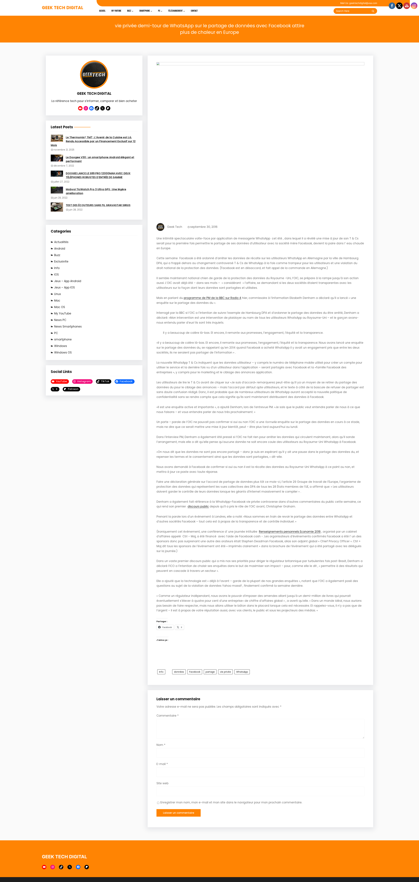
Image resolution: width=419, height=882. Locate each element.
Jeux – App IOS (64, 287)
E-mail (162, 764)
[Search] (373, 11)
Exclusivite (61, 261)
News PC (60, 320)
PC (56, 333)
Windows (60, 346)
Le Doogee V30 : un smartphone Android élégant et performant (100, 159)
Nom (160, 745)
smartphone (63, 339)
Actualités (61, 242)
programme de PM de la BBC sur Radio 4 (212, 298)
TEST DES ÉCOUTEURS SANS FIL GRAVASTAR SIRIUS (98, 205)
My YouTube (62, 313)
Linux (57, 294)
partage (210, 671)
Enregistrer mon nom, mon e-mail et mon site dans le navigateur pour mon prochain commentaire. (231, 802)
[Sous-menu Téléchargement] (184, 11)
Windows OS (63, 352)
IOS (56, 275)
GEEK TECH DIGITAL (62, 8)
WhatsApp (242, 671)
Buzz (57, 255)
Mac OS (59, 307)
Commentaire (167, 716)
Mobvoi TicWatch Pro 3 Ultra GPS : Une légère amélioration (96, 191)
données (179, 671)
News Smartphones (68, 326)
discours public (198, 506)
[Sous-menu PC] (161, 11)
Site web (162, 783)
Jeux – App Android (67, 281)
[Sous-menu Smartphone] (151, 11)
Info (57, 268)
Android (59, 249)
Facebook (194, 671)
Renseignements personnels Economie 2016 (290, 532)
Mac (57, 300)
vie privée (225, 671)
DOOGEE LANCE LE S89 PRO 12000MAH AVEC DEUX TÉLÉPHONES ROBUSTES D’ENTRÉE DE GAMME (98, 175)
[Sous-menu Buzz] (132, 11)
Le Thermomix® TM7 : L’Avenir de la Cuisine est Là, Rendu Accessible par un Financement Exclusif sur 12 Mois (93, 141)
